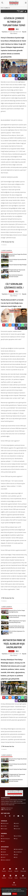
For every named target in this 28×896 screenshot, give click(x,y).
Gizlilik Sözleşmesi (6, 838)
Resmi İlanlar (23, 878)
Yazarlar (4, 871)
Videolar (10, 871)
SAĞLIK (16, 854)
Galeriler (16, 871)
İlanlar (16, 878)
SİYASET (3, 857)
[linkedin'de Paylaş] (19, 75)
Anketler (4, 878)
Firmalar (10, 878)
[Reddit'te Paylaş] (10, 75)
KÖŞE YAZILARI (5, 854)
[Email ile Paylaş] (25, 75)
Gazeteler (17, 823)
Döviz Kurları (17, 828)
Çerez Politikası (18, 836)
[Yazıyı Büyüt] (25, 78)
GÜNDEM (4, 852)
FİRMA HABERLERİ (19, 849)
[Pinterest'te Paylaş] (3, 75)
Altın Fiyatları (4, 828)
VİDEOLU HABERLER (6, 860)
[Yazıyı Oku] (19, 78)
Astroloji (16, 826)
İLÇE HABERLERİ (18, 852)
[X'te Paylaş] (16, 75)
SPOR (16, 857)
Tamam (14, 894)
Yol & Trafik (4, 826)
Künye (16, 838)
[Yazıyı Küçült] (22, 78)
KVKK (3, 836)
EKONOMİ (4, 849)
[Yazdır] (16, 78)
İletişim (3, 841)
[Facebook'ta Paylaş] (13, 75)
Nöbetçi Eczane (5, 823)
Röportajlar (23, 871)
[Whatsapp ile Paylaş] (22, 75)
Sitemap (14, 885)
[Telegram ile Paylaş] (6, 75)
